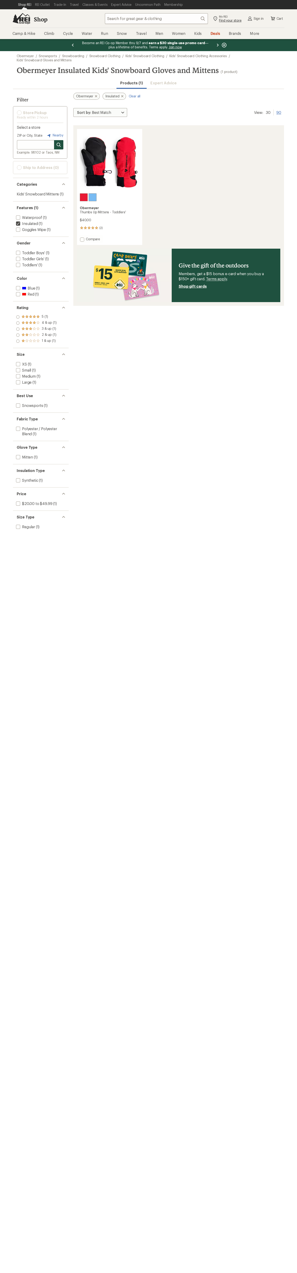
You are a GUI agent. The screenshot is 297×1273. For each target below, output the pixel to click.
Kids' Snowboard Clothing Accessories (198, 56)
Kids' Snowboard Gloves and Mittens (44, 60)
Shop (40, 19)
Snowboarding (73, 56)
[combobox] (156, 18)
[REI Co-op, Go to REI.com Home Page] (21, 18)
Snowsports (48, 56)
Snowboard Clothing (104, 56)
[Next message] (217, 45)
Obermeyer (25, 56)
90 (278, 112)
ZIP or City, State (29, 135)
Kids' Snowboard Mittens (38, 194)
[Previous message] (73, 45)
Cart (280, 18)
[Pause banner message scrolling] (223, 45)
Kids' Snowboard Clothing (145, 56)
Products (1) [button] (131, 83)
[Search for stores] (58, 144)
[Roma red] (84, 197)
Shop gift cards (193, 286)
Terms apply (216, 279)
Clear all (135, 96)
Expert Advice (163, 83)
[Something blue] (93, 197)
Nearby (57, 135)
